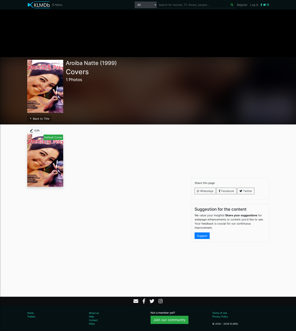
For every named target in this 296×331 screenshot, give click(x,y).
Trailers (31, 316)
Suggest (202, 235)
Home (30, 312)
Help (91, 316)
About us (94, 312)
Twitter (247, 191)
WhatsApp (206, 191)
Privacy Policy (220, 316)
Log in (254, 5)
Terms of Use (219, 312)
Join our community (169, 320)
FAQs (92, 323)
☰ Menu (57, 5)
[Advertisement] (148, 33)
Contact (93, 320)
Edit (37, 130)
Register (242, 5)
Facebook (227, 191)
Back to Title (40, 118)
